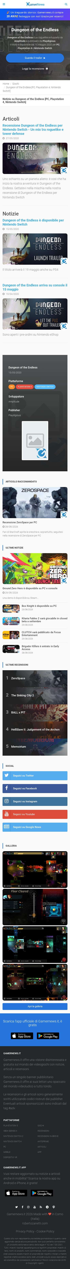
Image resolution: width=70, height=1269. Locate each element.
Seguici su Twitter (23, 775)
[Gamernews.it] (35, 4)
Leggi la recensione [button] (33, 68)
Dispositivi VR (10, 1157)
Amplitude (13, 401)
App (39, 1152)
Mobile (6, 1152)
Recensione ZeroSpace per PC (20, 522)
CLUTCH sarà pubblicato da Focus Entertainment (41, 634)
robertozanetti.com (35, 1223)
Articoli (42, 1147)
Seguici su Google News (27, 827)
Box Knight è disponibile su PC (39, 606)
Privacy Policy (25, 1231)
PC (4, 1147)
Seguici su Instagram (25, 801)
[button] (22, 1035)
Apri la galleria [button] (35, 1006)
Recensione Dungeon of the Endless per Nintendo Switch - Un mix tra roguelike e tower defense (33, 129)
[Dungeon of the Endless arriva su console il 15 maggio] (35, 314)
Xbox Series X (10, 1131)
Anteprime (43, 1141)
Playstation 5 (10, 1125)
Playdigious (14, 415)
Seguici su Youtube (24, 814)
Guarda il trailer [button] (34, 57)
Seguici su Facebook (25, 788)
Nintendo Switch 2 (13, 1136)
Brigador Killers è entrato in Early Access (40, 648)
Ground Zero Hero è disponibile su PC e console (30, 588)
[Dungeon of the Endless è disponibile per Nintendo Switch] (35, 249)
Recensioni (43, 1131)
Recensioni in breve (48, 1136)
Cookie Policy (45, 1231)
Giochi (41, 1125)
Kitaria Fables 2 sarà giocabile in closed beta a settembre (44, 620)
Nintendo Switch (12, 1141)
